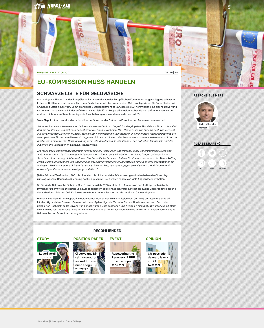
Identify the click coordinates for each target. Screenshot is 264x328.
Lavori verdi (47, 254)
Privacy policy (57, 321)
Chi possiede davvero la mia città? (158, 257)
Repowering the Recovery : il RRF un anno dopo (123, 257)
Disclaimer (43, 321)
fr (171, 72)
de (166, 72)
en (176, 72)
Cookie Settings (73, 321)
